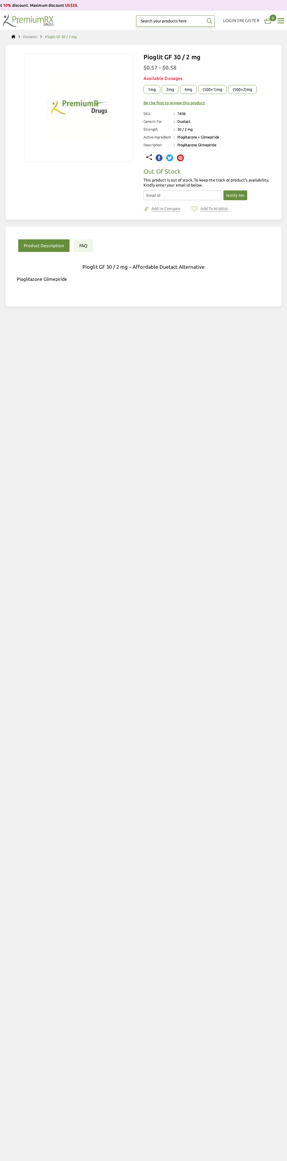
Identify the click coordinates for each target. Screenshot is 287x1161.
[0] (268, 21)
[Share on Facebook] (159, 158)
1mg (152, 89)
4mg (188, 89)
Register (249, 20)
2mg (170, 89)
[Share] (149, 157)
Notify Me (235, 195)
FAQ (83, 245)
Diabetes (30, 37)
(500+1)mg (212, 89)
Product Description (44, 245)
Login (229, 20)
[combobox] (175, 21)
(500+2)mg (242, 89)
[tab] (42, 245)
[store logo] (28, 20)
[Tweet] (169, 158)
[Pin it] (180, 158)
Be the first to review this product (174, 103)
